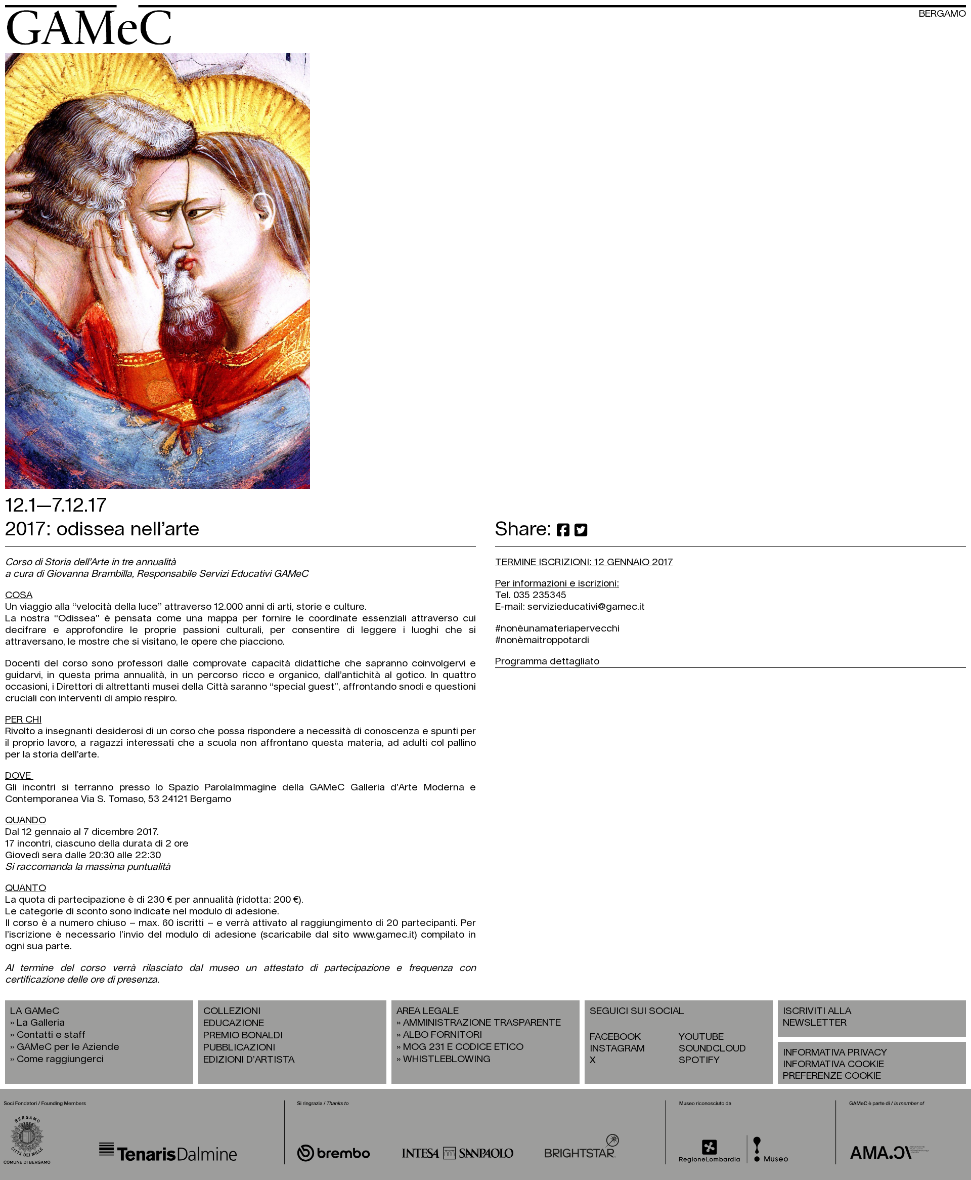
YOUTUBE (701, 1037)
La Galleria (41, 1023)
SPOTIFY (699, 1060)
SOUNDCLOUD (712, 1048)
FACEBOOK (615, 1037)
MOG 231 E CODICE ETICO (463, 1047)
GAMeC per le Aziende (68, 1047)
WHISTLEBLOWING (447, 1059)
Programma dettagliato (547, 661)
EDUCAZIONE (233, 1023)
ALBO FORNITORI (442, 1035)
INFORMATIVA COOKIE (833, 1064)
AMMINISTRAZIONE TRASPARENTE (482, 1023)
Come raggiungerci (60, 1059)
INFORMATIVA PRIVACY (835, 1053)
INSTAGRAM (617, 1048)
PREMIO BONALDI (243, 1035)
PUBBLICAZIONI (239, 1047)
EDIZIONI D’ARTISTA (248, 1060)
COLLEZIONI (231, 1011)
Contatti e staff (51, 1035)
